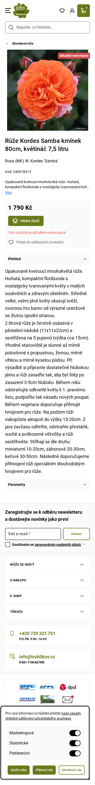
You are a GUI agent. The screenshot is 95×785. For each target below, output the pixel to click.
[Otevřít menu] (8, 11)
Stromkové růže (22, 43)
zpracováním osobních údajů (58, 545)
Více (8, 192)
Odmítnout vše (72, 770)
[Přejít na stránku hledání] (11, 27)
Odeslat (76, 534)
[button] (72, 11)
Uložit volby (19, 770)
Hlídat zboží (30, 221)
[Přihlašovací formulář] (72, 11)
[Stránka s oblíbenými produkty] (62, 11)
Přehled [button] (14, 259)
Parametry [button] (16, 485)
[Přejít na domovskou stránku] (34, 10)
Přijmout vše (44, 770)
